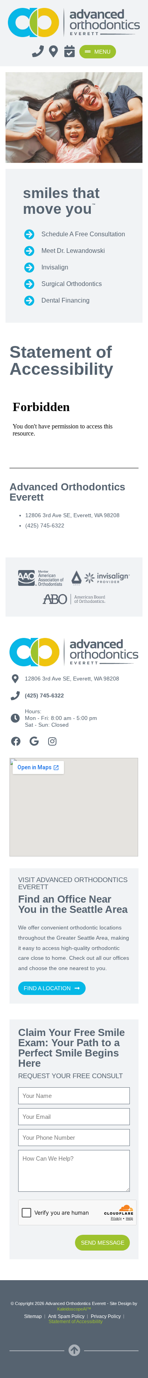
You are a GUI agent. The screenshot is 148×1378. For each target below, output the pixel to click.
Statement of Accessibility (76, 1321)
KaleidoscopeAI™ (74, 1309)
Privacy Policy (106, 1316)
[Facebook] (16, 741)
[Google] (34, 741)
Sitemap (33, 1316)
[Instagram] (52, 741)
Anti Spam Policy (66, 1316)
